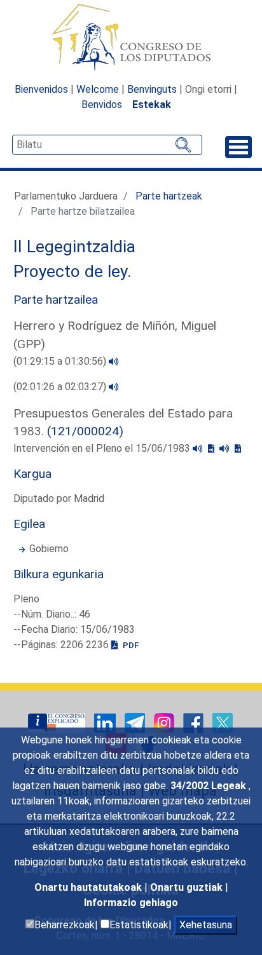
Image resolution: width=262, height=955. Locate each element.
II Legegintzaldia (74, 246)
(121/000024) (85, 431)
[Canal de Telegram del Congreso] (136, 722)
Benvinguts (152, 89)
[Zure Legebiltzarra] (58, 722)
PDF (130, 645)
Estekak (151, 104)
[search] (107, 145)
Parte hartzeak (168, 196)
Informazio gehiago (131, 903)
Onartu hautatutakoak (89, 887)
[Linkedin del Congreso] (106, 722)
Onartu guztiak (187, 887)
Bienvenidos (41, 89)
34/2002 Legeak (209, 786)
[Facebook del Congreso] (194, 722)
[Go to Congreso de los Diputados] (131, 37)
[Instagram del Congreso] (165, 722)
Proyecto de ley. (72, 271)
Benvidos (101, 104)
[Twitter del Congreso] (222, 722)
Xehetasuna (205, 925)
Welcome (97, 89)
